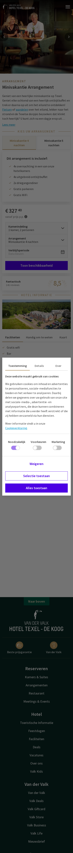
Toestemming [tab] (17, 366)
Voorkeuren (38, 442)
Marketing (58, 442)
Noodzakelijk (16, 442)
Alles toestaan (36, 488)
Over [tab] (58, 366)
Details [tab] (39, 366)
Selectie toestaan (36, 476)
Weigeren (36, 464)
